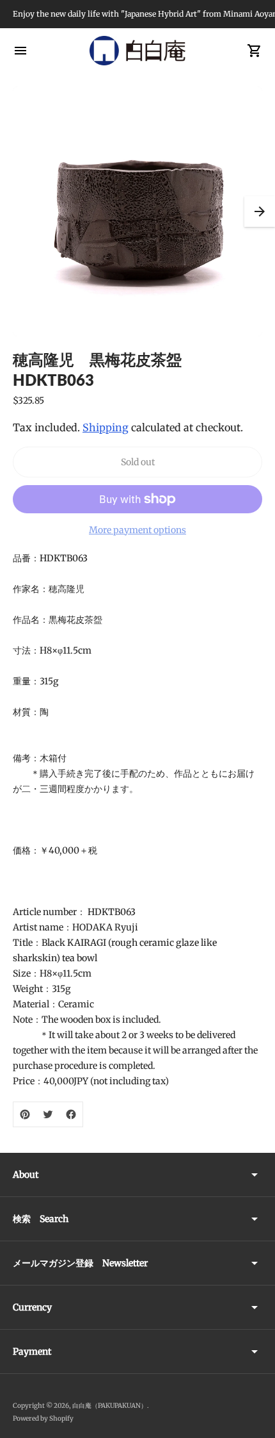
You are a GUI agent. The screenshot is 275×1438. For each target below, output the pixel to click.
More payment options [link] (137, 530)
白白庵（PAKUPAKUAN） (109, 1405)
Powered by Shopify (43, 1418)
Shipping (105, 427)
